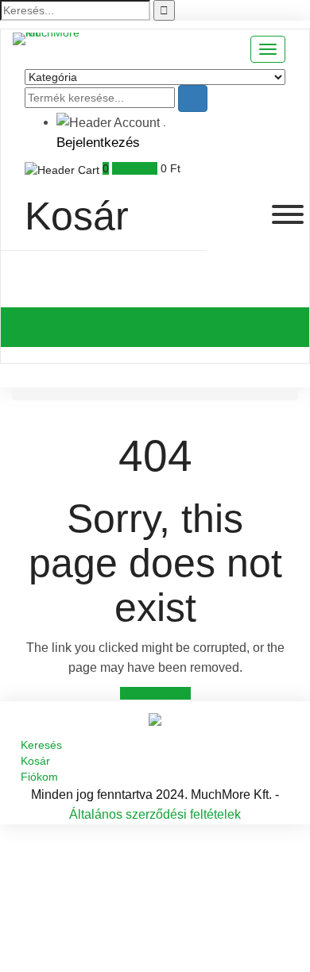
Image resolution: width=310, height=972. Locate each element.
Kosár (35, 760)
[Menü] (288, 214)
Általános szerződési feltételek (155, 814)
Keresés (41, 745)
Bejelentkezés (98, 142)
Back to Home (155, 693)
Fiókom (39, 776)
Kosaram (134, 168)
